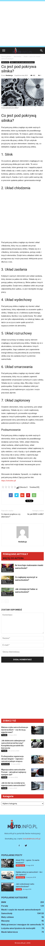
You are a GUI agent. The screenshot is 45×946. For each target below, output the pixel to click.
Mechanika (5, 62)
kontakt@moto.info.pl (31, 838)
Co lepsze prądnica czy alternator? (10, 515)
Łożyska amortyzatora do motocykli (18, 928)
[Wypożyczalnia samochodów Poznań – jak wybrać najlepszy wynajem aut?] (37, 772)
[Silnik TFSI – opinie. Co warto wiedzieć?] (7, 863)
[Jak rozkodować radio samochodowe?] (7, 887)
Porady (4, 735)
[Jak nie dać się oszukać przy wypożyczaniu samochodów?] (37, 786)
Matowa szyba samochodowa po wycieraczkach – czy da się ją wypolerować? (14, 729)
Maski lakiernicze (9, 932)
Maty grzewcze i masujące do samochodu (21, 924)
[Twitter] (25, 845)
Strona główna (6, 56)
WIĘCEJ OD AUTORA (13, 558)
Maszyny (5, 921)
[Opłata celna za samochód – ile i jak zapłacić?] (7, 875)
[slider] (8, 486)
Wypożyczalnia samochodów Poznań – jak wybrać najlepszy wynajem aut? (13, 772)
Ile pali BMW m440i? (35, 514)
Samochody (6, 913)
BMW (3, 902)
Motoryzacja (20, 865)
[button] (41, 50)
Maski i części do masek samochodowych (22, 62)
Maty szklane (7, 917)
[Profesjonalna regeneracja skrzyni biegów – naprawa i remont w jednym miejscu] (37, 759)
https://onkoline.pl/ (8, 481)
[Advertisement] (22, 23)
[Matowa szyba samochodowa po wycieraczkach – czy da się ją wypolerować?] (37, 730)
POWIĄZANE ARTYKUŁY (15, 554)
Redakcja (9, 75)
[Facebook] (19, 845)
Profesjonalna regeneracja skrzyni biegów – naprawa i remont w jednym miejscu (12, 758)
